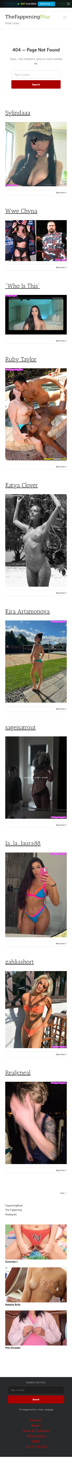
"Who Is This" (22, 285)
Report (36, 1425)
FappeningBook (14, 1205)
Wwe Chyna (21, 211)
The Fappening (13, 1210)
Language (49, 1409)
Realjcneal (18, 1072)
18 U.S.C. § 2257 (36, 1447)
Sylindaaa (17, 112)
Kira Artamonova (27, 611)
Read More (60, 192)
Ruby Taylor (21, 359)
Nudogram (11, 1214)
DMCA (36, 1441)
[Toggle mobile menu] (65, 17)
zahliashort (19, 961)
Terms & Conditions (36, 1431)
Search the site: (36, 1382)
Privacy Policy (36, 1436)
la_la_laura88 (23, 843)
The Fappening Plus (28, 1409)
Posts (40, 1409)
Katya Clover (21, 485)
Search (36, 84)
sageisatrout (20, 727)
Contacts (36, 1420)
